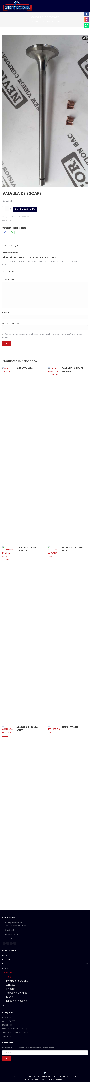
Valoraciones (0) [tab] (10, 245)
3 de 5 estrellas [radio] (20, 275)
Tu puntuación (9, 271)
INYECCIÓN (6, 1021)
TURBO (5, 1036)
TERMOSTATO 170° (70, 727)
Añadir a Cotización (25, 209)
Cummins (12, 220)
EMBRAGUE (6, 1017)
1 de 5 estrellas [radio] (4, 275)
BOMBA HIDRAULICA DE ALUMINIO (72, 370)
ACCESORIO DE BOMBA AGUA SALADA (27, 549)
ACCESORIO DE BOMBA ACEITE (27, 728)
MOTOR (14, 217)
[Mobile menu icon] (85, 6)
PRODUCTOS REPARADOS (12, 1028)
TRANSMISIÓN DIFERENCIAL (13, 1032)
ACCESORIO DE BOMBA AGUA (72, 549)
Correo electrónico (11, 323)
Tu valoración (8, 279)
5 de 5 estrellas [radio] (44, 275)
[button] (84, 38)
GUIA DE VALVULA (24, 368)
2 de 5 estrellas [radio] (11, 275)
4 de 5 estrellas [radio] (31, 275)
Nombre (6, 312)
